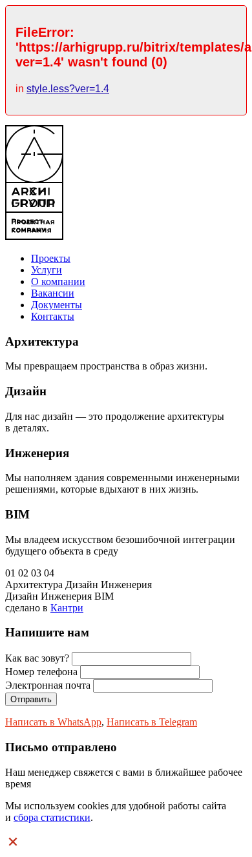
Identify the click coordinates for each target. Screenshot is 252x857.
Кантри (66, 607)
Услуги (46, 269)
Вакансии (52, 293)
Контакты (52, 316)
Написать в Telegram (152, 721)
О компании (58, 281)
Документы (56, 304)
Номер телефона (41, 671)
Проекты (50, 258)
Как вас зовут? (37, 658)
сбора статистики (52, 817)
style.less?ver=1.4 (67, 88)
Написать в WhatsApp (53, 721)
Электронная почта (47, 685)
